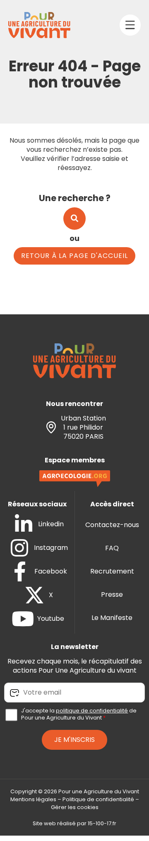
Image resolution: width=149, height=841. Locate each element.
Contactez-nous (112, 525)
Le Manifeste (111, 617)
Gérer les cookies (75, 807)
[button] (74, 218)
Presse (112, 594)
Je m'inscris (74, 739)
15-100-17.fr (102, 823)
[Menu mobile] (130, 25)
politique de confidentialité (92, 711)
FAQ (112, 548)
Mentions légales (33, 799)
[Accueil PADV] (39, 25)
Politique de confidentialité (98, 799)
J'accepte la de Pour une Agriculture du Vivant (79, 714)
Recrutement (112, 571)
